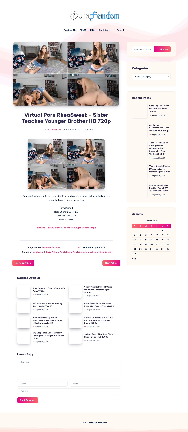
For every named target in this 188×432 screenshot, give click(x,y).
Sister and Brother (51, 247)
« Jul (134, 259)
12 (146, 240)
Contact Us (70, 30)
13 (151, 240)
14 (157, 240)
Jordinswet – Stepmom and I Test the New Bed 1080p (159, 128)
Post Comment (27, 400)
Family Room (66, 252)
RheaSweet (105, 252)
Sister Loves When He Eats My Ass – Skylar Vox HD (47, 305)
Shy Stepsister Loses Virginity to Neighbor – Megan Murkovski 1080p (48, 336)
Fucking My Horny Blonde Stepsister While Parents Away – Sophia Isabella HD (48, 320)
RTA (92, 30)
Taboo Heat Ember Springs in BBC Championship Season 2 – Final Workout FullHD (158, 148)
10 (135, 240)
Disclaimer (104, 30)
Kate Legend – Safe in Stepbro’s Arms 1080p (159, 109)
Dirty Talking (52, 252)
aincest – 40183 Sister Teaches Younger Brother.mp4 (66, 227)
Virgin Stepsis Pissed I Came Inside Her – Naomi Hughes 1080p (98, 290)
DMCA (83, 30)
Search (164, 49)
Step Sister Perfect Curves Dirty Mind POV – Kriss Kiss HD (99, 305)
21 (157, 244)
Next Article (111, 263)
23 (168, 244)
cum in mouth (38, 252)
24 (135, 249)
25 (140, 249)
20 (151, 244)
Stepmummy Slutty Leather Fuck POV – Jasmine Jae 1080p (159, 188)
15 (162, 240)
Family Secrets (80, 252)
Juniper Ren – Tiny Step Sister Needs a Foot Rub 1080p (99, 335)
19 (146, 244)
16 (168, 240)
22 (162, 244)
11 (140, 240)
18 (141, 244)
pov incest (93, 252)
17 (135, 244)
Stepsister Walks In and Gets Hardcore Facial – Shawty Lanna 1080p (98, 320)
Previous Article (23, 263)
